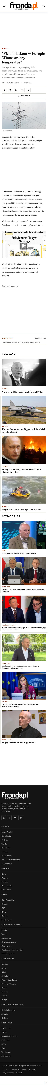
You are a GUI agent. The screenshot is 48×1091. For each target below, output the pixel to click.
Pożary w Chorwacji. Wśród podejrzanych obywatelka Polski (21, 471)
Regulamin (15, 1069)
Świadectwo (6, 938)
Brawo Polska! (7, 832)
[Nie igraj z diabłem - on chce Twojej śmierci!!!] (24, 724)
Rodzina (4, 1018)
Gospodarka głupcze (9, 1036)
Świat (4, 895)
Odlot (3, 972)
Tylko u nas (5, 1028)
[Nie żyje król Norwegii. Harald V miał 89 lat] (24, 372)
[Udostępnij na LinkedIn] (16, 90)
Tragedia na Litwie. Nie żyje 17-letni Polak (21, 509)
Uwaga (4, 1000)
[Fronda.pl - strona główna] (24, 795)
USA (3, 908)
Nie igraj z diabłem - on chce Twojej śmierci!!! (19, 742)
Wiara (3, 934)
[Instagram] (20, 818)
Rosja (3, 874)
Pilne (3, 1048)
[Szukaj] (44, 6)
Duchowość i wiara (11, 925)
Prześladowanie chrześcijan (12, 950)
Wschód (5, 869)
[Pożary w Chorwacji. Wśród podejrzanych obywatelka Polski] (24, 450)
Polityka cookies (8, 1073)
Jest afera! (7, 959)
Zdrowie (4, 1014)
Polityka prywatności (29, 1069)
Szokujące (7, 701)
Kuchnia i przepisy (8, 1010)
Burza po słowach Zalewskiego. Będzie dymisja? (19, 553)
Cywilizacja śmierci (8, 942)
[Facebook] (9, 818)
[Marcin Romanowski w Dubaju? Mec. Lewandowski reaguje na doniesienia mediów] (24, 609)
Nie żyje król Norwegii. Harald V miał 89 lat (22, 391)
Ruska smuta (6, 886)
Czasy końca (6, 946)
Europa (5, 49)
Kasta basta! (6, 836)
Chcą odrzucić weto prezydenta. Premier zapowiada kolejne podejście (23, 590)
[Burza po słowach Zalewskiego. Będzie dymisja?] (24, 535)
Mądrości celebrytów (9, 980)
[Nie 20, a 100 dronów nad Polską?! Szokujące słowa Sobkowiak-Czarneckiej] (24, 686)
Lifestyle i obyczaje (12, 1005)
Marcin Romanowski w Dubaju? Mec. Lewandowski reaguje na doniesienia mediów (24, 628)
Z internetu (5, 1040)
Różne (4, 1032)
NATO (4, 550)
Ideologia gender (8, 954)
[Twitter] (3, 818)
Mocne (4, 988)
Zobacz (4, 992)
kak (3, 82)
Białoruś (4, 882)
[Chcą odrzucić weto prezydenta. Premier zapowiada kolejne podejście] (24, 571)
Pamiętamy (5, 848)
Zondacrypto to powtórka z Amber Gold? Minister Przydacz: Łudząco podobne (20, 667)
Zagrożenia (7, 740)
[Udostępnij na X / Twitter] (10, 90)
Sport (3, 1044)
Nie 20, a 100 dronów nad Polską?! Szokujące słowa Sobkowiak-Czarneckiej (21, 705)
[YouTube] (15, 818)
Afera (3, 968)
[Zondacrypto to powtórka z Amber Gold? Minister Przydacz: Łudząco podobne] (24, 647)
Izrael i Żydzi (6, 920)
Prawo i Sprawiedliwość (10, 860)
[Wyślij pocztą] (22, 90)
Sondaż (4, 852)
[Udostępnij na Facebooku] (4, 90)
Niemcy (4, 916)
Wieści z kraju (9, 625)
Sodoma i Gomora (8, 984)
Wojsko (4, 844)
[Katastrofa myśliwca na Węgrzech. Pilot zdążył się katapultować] (24, 410)
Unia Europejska (7, 900)
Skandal (4, 964)
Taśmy (4, 996)
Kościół (4, 930)
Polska (5, 827)
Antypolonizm (6, 864)
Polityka (6, 586)
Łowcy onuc (6, 890)
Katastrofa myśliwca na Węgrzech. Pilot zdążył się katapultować (23, 430)
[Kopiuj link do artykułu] (28, 90)
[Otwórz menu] (4, 6)
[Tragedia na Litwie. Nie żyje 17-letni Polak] (24, 490)
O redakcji (5, 1069)
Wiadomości (6, 1052)
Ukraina (4, 878)
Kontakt (19, 1073)
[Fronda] (24, 5)
